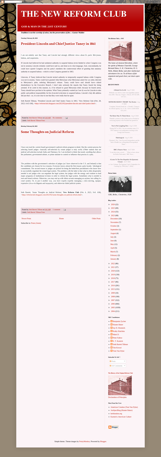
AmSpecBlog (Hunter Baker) (121, 410)
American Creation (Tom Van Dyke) (124, 407)
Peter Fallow (117, 338)
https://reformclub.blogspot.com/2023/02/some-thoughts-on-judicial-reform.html (51, 195)
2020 (113, 271)
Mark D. (116, 334)
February (114, 255)
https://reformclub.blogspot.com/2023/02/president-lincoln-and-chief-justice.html (65, 103)
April (112, 248)
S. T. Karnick (118, 341)
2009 (113, 293)
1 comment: (57, 209)
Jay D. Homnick (119, 328)
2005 (113, 307)
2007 (113, 300)
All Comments (116, 366)
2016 (113, 285)
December (114, 219)
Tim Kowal (117, 348)
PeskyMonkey (84, 441)
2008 (113, 297)
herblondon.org (116, 414)
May (112, 244)
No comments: (58, 118)
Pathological (120, 138)
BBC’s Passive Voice (120, 150)
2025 (113, 208)
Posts (113, 361)
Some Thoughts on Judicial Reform (47, 132)
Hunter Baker (118, 325)
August (113, 233)
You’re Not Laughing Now (119, 126)
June (112, 241)
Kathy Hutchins (119, 331)
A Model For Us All (120, 90)
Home (61, 219)
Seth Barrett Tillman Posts (36, 120)
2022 (113, 264)
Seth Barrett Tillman (120, 344)
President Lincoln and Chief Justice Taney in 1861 (58, 43)
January (113, 259)
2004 (113, 311)
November (114, 222)
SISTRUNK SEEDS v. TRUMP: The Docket (122, 102)
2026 (113, 204)
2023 (113, 215)
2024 (113, 212)
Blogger (103, 441)
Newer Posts (26, 219)
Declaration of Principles (117, 397)
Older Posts (96, 219)
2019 (113, 275)
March (113, 252)
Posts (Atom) (36, 223)
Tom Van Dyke (118, 351)
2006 (113, 304)
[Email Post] (66, 118)
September (114, 230)
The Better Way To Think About (120, 116)
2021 (113, 267)
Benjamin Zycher (119, 321)
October (113, 226)
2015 (113, 289)
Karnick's (121, 417)
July (112, 237)
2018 (113, 278)
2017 (113, 282)
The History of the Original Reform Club (120, 373)
